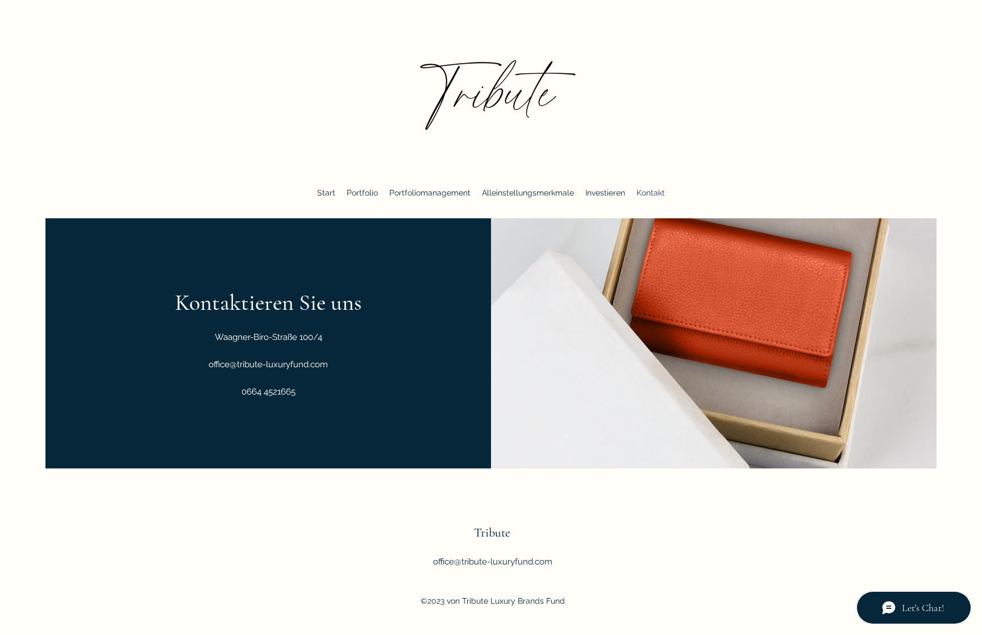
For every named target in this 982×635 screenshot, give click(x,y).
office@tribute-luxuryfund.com (268, 364)
